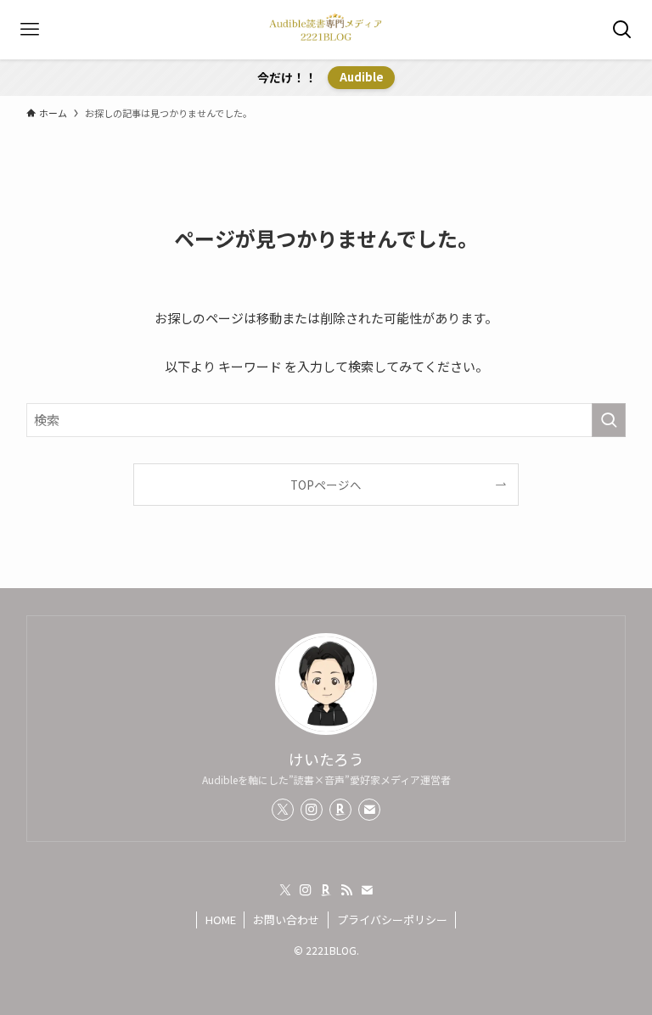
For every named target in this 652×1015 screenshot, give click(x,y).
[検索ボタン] (622, 29)
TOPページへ (326, 484)
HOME (220, 919)
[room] (340, 810)
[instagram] (312, 810)
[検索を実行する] (609, 420)
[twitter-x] (283, 810)
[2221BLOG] (325, 29)
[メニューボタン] (29, 29)
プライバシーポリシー (392, 919)
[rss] (346, 890)
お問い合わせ (286, 919)
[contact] (369, 810)
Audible (362, 77)
